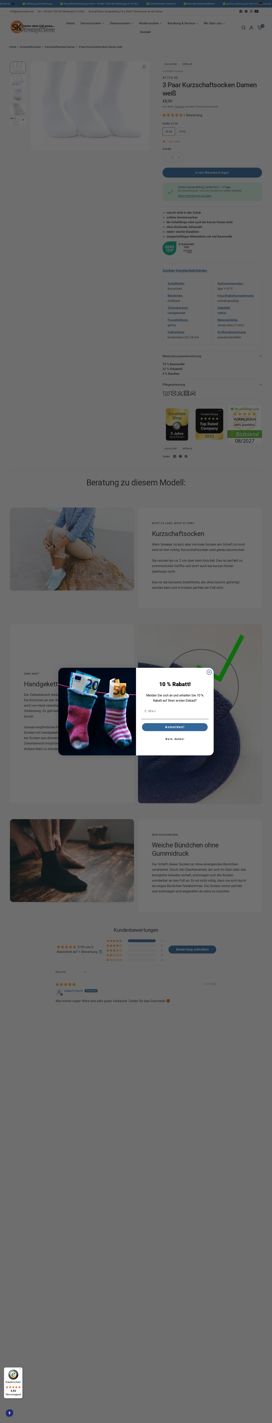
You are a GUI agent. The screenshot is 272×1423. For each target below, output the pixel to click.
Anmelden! (175, 727)
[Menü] (20, 1369)
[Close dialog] (209, 672)
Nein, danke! (174, 739)
